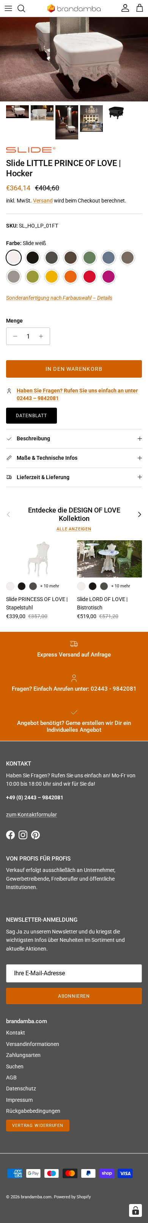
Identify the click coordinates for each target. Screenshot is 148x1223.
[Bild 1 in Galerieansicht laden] (74, 59)
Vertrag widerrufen (37, 1125)
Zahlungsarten (23, 1055)
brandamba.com (36, 1197)
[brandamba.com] (74, 8)
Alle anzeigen (74, 529)
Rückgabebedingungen (33, 1111)
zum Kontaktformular (31, 815)
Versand (43, 201)
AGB (11, 1077)
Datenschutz (21, 1088)
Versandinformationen (32, 1044)
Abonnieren (74, 996)
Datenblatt (31, 415)
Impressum (19, 1100)
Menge (14, 321)
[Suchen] (25, 8)
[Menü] (8, 8)
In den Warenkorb (74, 369)
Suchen (15, 1066)
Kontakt (15, 1033)
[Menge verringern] (13, 336)
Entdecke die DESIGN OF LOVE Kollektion (74, 514)
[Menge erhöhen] (43, 336)
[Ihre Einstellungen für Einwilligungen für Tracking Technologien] (135, 1210)
